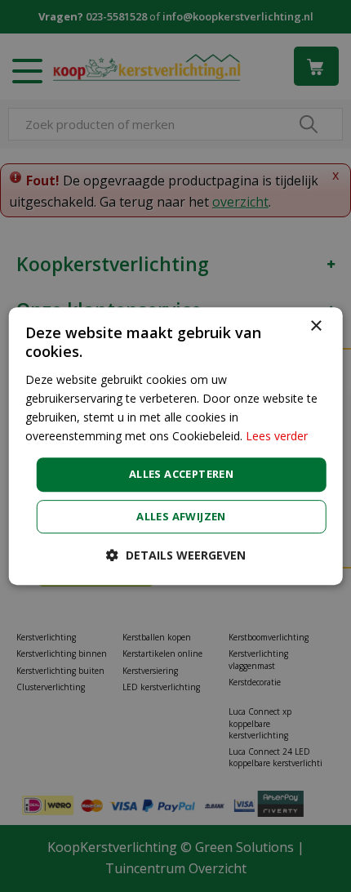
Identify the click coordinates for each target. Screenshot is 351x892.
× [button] (315, 326)
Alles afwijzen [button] (181, 516)
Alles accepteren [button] (181, 473)
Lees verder (277, 436)
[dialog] (176, 446)
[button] (176, 555)
